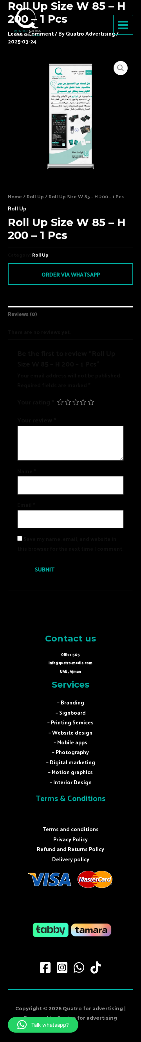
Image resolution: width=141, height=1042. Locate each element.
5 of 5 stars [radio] (91, 402)
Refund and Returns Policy (70, 849)
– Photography (70, 752)
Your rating (35, 402)
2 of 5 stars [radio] (68, 402)
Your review (36, 420)
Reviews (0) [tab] (22, 314)
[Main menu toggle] (123, 25)
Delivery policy (70, 859)
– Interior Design (71, 782)
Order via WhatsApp (71, 274)
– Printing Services (70, 722)
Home (15, 196)
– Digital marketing (70, 762)
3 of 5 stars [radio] (75, 402)
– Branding (70, 702)
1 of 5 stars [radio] (60, 402)
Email (26, 505)
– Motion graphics (70, 772)
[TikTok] (96, 967)
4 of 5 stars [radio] (83, 402)
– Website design (70, 732)
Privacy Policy (70, 839)
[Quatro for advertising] (27, 25)
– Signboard (71, 712)
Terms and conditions (70, 829)
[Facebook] (45, 967)
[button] (121, 68)
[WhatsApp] (79, 967)
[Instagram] (62, 967)
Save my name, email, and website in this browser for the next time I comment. (70, 543)
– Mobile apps (70, 742)
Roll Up (35, 196)
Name (26, 471)
